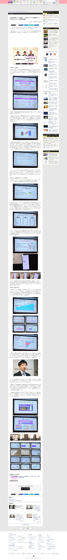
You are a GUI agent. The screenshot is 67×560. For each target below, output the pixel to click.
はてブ (27, 494)
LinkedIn (37, 494)
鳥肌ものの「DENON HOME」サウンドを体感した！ (52, 35)
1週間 (53, 13)
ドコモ (10, 4)
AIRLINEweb (40, 536)
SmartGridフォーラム (21, 536)
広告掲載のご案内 (24, 553)
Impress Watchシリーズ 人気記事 (51, 134)
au (12, 4)
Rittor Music (30, 534)
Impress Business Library (21, 539)
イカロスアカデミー (41, 542)
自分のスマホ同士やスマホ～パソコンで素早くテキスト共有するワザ (53, 95)
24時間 (49, 13)
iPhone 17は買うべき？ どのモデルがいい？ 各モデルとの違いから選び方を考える (53, 162)
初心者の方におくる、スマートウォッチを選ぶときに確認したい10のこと (53, 158)
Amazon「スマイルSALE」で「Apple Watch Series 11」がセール (53, 77)
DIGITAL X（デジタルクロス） (22, 542)
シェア (22, 494)
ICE (47, 534)
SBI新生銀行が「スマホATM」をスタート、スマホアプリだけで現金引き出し (53, 122)
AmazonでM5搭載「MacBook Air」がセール (51, 19)
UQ (25, 4)
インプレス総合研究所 (12, 539)
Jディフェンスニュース (42, 537)
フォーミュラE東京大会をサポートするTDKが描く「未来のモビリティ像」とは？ (53, 39)
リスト (17, 494)
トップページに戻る (25, 528)
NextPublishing (20, 548)
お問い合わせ (18, 553)
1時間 (45, 13)
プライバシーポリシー (37, 553)
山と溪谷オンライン (32, 543)
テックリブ (39, 548)
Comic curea (50, 537)
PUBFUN (48, 540)
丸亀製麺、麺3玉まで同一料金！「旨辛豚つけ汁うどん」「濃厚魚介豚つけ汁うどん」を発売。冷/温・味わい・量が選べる (51, 138)
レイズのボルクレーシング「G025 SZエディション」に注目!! (53, 46)
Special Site (48, 28)
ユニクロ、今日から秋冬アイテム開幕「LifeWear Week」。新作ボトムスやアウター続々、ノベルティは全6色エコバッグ (51, 145)
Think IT (10, 536)
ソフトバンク (16, 4)
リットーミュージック (33, 536)
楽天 (27, 4)
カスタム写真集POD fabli (51, 546)
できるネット (11, 548)
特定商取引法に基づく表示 (55, 553)
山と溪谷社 (30, 542)
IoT (41, 4)
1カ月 (57, 13)
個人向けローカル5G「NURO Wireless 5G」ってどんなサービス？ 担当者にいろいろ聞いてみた (20, 517)
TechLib (40, 549)
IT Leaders (10, 540)
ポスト (14, 494)
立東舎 (30, 540)
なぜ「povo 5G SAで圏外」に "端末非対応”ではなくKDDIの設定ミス (53, 109)
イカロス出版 (39, 534)
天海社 (49, 536)
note (32, 494)
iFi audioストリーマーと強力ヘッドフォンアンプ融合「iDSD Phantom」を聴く (53, 42)
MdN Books (40, 545)
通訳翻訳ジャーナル (41, 539)
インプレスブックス (21, 546)
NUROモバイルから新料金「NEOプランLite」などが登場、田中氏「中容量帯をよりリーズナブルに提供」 (36, 507)
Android (36, 4)
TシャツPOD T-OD (32, 539)
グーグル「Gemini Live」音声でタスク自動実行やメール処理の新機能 (53, 126)
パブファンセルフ (50, 542)
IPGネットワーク (49, 543)
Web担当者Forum (11, 537)
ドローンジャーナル (12, 542)
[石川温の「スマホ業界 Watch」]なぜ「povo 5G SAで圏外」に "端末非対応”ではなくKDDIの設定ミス (51, 16)
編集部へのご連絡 (30, 553)
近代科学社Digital (32, 548)
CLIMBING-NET (32, 545)
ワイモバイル (21, 4)
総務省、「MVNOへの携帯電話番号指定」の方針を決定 (19, 506)
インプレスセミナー (21, 540)
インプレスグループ (47, 553)
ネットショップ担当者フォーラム (22, 537)
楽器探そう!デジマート (33, 537)
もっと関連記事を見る (25, 524)
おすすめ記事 (48, 151)
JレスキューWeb (41, 540)
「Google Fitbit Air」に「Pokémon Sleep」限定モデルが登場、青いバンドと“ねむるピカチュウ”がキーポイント (53, 114)
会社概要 (42, 553)
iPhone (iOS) (31, 4)
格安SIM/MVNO (45, 4)
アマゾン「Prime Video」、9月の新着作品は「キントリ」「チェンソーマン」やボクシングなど (51, 24)
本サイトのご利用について (12, 553)
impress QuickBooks (51, 539)
